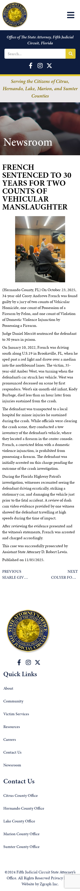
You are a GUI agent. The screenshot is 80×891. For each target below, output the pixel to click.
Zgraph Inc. (49, 884)
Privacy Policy (62, 878)
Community (13, 702)
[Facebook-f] (19, 662)
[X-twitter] (37, 662)
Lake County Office (19, 822)
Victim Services (16, 714)
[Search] (71, 54)
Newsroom (12, 765)
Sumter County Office (21, 847)
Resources (11, 727)
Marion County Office (21, 834)
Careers (9, 740)
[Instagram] (28, 662)
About (8, 689)
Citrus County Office (20, 796)
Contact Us (12, 753)
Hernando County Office (23, 809)
